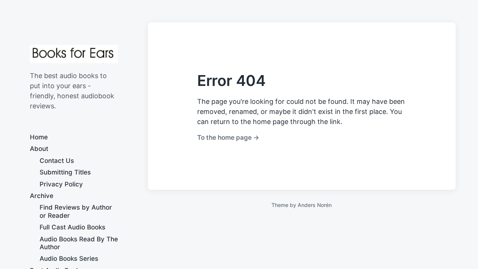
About (39, 148)
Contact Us (57, 160)
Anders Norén (315, 205)
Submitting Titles (65, 172)
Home (39, 137)
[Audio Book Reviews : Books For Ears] (74, 54)
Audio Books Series (69, 258)
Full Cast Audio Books (72, 227)
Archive (41, 196)
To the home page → (228, 137)
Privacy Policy (61, 184)
